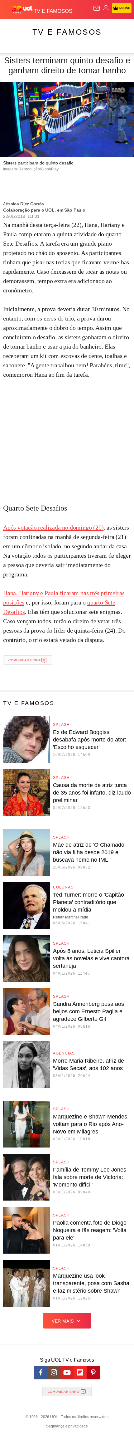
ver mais (63, 1321)
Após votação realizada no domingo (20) (53, 527)
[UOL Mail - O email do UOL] (96, 8)
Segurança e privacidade (67, 1426)
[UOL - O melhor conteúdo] (23, 9)
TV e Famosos (67, 31)
